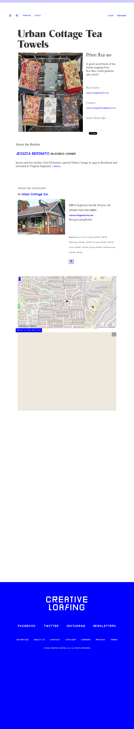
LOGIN (110, 16)
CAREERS (86, 640)
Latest (38, 15)
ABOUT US (39, 640)
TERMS (114, 640)
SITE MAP (71, 640)
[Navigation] (9, 16)
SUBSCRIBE (121, 16)
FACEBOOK (27, 626)
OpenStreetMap (103, 327)
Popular (27, 15)
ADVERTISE (22, 640)
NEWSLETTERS (104, 626)
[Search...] (17, 16)
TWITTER (51, 626)
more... (58, 166)
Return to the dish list (29, 330)
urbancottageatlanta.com (97, 92)
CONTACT (55, 640)
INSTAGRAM (76, 626)
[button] (114, 334)
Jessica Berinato (33, 154)
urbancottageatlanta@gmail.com (101, 108)
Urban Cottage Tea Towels (60, 39)
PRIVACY (100, 640)
